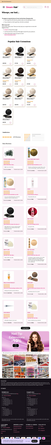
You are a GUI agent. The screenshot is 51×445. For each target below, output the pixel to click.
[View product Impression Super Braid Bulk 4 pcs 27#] (32, 158)
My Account (13, 35)
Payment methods (17, 428)
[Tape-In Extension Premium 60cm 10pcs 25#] (31, 51)
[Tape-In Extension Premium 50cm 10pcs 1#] (19, 51)
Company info (16, 432)
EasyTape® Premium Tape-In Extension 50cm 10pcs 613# (31, 78)
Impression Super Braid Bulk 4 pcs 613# (11, 194)
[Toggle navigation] (3, 7)
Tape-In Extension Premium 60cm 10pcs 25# (31, 57)
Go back (6, 29)
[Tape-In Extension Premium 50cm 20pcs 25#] (19, 92)
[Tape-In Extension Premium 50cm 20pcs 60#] (7, 51)
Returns (15, 430)
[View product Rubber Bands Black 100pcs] (9, 158)
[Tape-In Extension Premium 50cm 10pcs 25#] (7, 71)
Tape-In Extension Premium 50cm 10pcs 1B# (19, 78)
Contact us (3, 431)
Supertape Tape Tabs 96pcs (9, 255)
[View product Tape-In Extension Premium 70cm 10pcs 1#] (9, 217)
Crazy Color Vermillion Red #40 (33, 224)
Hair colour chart (29, 428)
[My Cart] (48, 7)
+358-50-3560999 (7, 395)
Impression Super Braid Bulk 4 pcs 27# (34, 164)
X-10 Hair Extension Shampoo (32, 194)
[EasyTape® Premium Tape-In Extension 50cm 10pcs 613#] (31, 71)
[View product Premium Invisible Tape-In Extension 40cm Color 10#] (32, 281)
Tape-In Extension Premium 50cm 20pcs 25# (19, 98)
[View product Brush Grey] (9, 311)
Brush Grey (6, 318)
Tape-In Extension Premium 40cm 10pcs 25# (31, 98)
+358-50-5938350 (32, 395)
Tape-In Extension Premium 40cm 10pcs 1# (7, 119)
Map (17, 393)
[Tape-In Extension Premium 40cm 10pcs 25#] (31, 92)
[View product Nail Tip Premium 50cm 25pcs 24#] (32, 248)
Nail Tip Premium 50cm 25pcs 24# (33, 255)
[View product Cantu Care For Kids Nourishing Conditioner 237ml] (9, 281)
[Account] (45, 6)
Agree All (34, 441)
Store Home (7, 35)
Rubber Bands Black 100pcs (9, 164)
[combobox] (33, 7)
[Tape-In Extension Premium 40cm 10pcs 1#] (7, 113)
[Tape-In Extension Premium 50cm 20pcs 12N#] (7, 92)
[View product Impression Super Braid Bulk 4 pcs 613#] (9, 187)
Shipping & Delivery (17, 426)
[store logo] (12, 7)
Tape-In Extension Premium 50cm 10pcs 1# (19, 57)
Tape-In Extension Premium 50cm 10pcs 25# (7, 78)
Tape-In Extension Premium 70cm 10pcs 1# (11, 224)
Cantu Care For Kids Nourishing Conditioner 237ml (13, 288)
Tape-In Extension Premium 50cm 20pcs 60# (7, 57)
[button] (10, 64)
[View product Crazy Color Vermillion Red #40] (32, 217)
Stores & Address (29, 426)
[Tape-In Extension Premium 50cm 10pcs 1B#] (19, 71)
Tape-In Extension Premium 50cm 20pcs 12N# (7, 98)
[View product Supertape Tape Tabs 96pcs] (9, 248)
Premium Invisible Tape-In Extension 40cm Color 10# (36, 289)
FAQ (2, 433)
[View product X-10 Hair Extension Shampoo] (32, 187)
